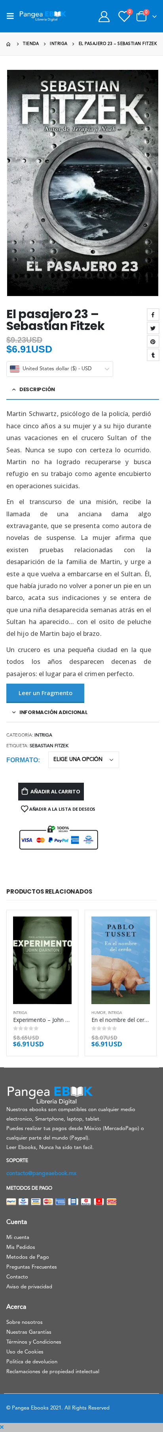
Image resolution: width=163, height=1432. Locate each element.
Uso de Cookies (25, 1352)
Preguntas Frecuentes (31, 1267)
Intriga (43, 735)
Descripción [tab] (37, 389)
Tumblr (153, 355)
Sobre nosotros (24, 1322)
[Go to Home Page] (9, 44)
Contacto (17, 1277)
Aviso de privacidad (29, 1287)
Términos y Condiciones (33, 1342)
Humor (98, 1013)
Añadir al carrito (55, 791)
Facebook (153, 314)
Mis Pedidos (20, 1247)
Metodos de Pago (27, 1257)
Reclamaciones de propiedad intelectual (52, 1371)
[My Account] (104, 16)
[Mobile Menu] (12, 16)
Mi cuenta (17, 1237)
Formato (22, 760)
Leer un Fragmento (45, 693)
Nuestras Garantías (28, 1332)
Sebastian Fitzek (49, 746)
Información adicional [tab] (53, 712)
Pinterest (153, 341)
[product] (42, 960)
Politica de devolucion (31, 1362)
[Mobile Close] (2, 1427)
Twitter (153, 328)
